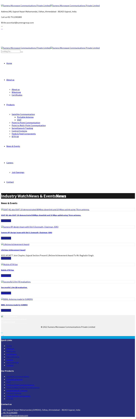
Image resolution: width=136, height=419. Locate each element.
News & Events (13, 146)
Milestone (16, 92)
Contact (10, 182)
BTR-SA (15, 136)
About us (10, 79)
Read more (6, 220)
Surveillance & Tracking (22, 128)
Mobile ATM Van (7, 270)
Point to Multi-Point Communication (29, 125)
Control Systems (19, 131)
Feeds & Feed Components (24, 133)
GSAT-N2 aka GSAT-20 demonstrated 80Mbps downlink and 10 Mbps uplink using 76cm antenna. (41, 215)
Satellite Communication (23, 114)
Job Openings (18, 172)
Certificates (17, 95)
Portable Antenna (25, 117)
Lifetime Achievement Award (13, 250)
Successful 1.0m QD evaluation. (14, 287)
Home (9, 63)
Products (10, 104)
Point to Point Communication (26, 122)
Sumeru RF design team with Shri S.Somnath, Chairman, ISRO (26, 232)
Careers (9, 162)
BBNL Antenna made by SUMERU (14, 305)
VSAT (19, 120)
